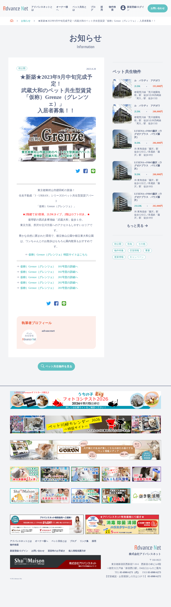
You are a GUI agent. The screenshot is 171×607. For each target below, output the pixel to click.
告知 (129, 244)
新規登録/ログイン (19, 551)
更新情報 (119, 257)
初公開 (21, 68)
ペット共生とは (79, 8)
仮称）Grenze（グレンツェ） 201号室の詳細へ (49, 277)
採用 (102, 8)
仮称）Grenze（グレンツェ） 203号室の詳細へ (49, 287)
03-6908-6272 (154, 576)
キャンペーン (137, 257)
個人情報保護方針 (77, 551)
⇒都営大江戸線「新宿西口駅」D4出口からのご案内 (134, 568)
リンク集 (84, 541)
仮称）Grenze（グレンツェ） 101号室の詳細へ (49, 266)
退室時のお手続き (56, 551)
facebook (85, 171)
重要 (147, 250)
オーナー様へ (62, 8)
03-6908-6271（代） (130, 572)
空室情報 (134, 250)
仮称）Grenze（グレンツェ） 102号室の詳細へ (49, 271)
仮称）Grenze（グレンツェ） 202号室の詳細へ (49, 282)
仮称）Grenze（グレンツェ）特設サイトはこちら (58, 254)
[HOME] (11, 21)
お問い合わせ (158, 8)
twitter (77, 171)
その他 (141, 244)
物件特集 (119, 250)
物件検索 (112, 8)
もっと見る (135, 225)
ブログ (93, 8)
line (93, 171)
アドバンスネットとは (41, 8)
